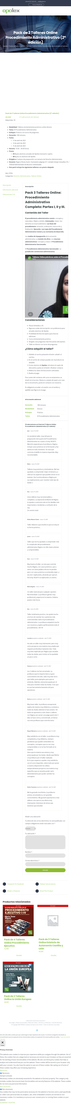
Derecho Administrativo (22, 176)
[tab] (11, 185)
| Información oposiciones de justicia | (35, 1020)
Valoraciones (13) (9, 194)
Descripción (7, 185)
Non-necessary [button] (5, 1086)
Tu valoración (30, 834)
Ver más (2, 1039)
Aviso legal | (12, 1022)
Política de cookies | (33, 1022)
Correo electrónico (32, 861)
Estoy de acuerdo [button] (65, 1037)
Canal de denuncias (57, 1022)
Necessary (5, 1073)
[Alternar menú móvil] (67, 11)
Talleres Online (36, 176)
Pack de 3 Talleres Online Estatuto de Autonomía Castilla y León (51, 944)
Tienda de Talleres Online (17, 46)
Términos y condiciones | (45, 1022)
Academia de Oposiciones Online (33, 1024)
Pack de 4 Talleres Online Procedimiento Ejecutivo (16, 942)
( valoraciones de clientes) (29, 117)
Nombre (28, 852)
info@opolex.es (42, 1)
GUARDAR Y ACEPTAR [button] (7, 1103)
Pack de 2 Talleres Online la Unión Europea (17, 998)
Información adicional (10, 190)
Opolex (5, 46)
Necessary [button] (3, 1070)
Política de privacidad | (22, 1022)
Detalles (19, 955)
